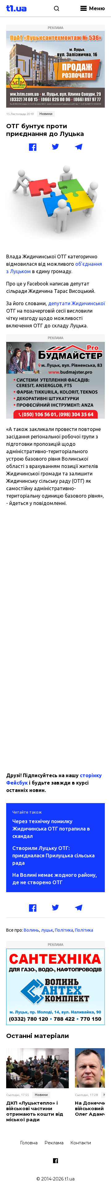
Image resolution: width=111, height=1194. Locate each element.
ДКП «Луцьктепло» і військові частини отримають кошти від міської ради (34, 1111)
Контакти (80, 1143)
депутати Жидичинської (76, 303)
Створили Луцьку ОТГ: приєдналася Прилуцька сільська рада (53, 855)
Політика (64, 930)
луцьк (47, 930)
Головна (29, 1143)
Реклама (54, 1143)
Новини (45, 114)
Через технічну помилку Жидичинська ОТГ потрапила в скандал (51, 828)
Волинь (31, 930)
